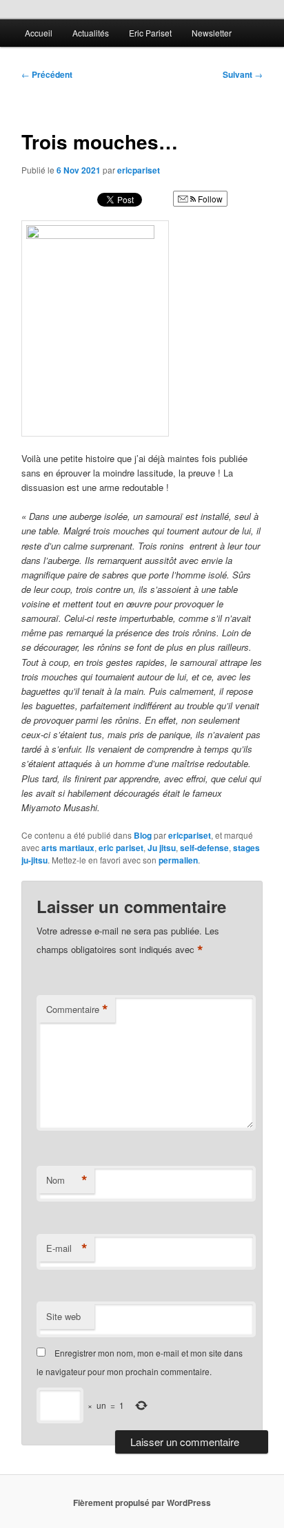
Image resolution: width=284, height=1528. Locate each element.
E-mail (67, 1248)
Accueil (38, 33)
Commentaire (77, 1009)
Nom (67, 1180)
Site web (63, 1316)
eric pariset (121, 847)
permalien (178, 860)
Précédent (46, 74)
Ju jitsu (162, 847)
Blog (143, 835)
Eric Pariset (150, 33)
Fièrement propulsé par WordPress (142, 1502)
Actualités (90, 33)
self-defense (204, 847)
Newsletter (212, 33)
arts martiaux (67, 847)
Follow (209, 199)
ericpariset (138, 170)
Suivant (243, 74)
